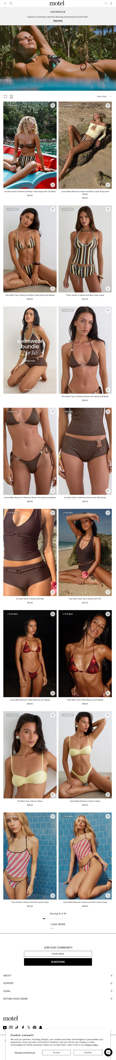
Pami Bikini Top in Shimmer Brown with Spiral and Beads (85, 396)
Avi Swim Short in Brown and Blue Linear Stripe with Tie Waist (30, 191)
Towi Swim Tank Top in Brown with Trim (85, 599)
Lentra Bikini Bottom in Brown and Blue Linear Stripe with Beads (85, 192)
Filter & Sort (102, 96)
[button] (52, 105)
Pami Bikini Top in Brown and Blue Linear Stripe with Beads (30, 295)
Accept (56, 1052)
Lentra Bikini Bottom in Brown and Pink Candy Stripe (85, 902)
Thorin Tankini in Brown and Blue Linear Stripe (85, 295)
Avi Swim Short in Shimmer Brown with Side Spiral (85, 497)
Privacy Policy (91, 1044)
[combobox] (11, 3)
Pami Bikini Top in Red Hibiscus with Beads (85, 700)
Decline (88, 1052)
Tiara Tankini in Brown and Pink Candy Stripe (30, 902)
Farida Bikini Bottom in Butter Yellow (85, 801)
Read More (58, 20)
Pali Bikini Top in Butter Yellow (30, 801)
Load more (58, 924)
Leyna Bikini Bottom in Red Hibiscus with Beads (30, 700)
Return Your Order (15, 998)
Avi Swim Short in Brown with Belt (30, 599)
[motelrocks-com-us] (56, 3)
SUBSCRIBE (58, 961)
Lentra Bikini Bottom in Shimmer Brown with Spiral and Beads (30, 497)
